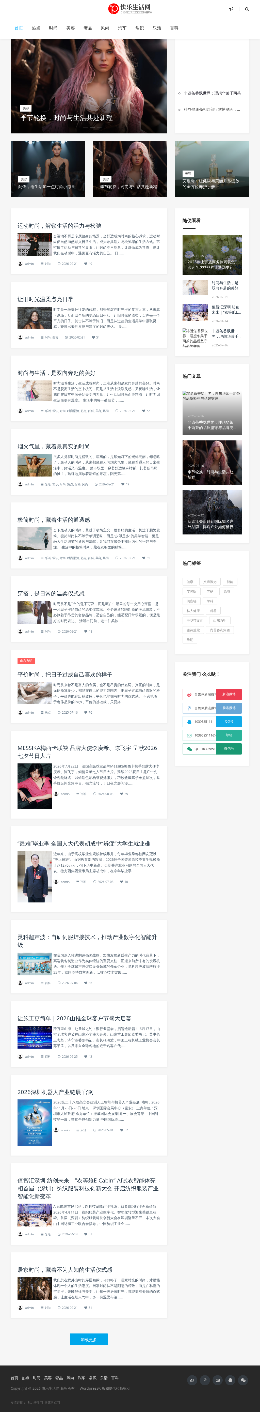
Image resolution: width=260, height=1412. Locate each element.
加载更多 (89, 1339)
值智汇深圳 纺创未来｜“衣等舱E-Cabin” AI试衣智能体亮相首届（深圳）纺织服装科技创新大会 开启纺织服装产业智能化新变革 (88, 1188)
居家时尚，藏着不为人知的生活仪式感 (65, 1269)
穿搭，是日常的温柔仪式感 (51, 593)
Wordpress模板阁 (94, 1388)
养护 (210, 591)
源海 (226, 591)
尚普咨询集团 (220, 630)
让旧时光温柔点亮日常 (45, 299)
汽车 (122, 28)
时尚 (53, 28)
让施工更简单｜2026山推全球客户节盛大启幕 (74, 1018)
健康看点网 (52, 1402)
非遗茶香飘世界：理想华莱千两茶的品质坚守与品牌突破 (225, 338)
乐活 (157, 28)
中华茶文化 (195, 620)
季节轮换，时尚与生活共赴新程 (66, 117)
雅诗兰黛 (193, 630)
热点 (36, 28)
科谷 (213, 610)
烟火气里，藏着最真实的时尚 (54, 446)
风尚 (105, 28)
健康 (190, 581)
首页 (18, 28)
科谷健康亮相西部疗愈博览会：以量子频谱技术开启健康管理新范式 (214, 109)
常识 (139, 28)
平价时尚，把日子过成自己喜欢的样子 (65, 674)
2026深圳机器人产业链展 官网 (56, 1092)
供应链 (192, 601)
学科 (210, 601)
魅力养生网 (35, 1402)
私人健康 (193, 610)
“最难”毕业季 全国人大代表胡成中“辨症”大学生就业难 (84, 843)
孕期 (190, 639)
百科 (174, 28)
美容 (70, 28)
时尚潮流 (73, 411)
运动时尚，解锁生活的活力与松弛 (59, 225)
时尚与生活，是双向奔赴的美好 (57, 372)
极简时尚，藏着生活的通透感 (54, 519)
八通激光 (210, 581)
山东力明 (26, 660)
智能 (230, 581)
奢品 (88, 28)
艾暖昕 (192, 591)
